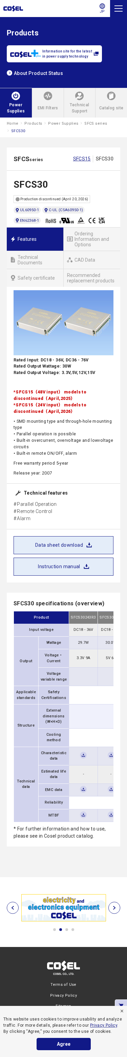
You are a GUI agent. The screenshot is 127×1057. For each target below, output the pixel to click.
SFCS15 (82, 158)
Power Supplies (63, 123)
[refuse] (122, 1011)
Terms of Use (63, 984)
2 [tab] (60, 929)
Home (12, 123)
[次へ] (114, 908)
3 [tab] (66, 929)
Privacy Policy (103, 1025)
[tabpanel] (63, 907)
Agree (63, 1044)
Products (33, 123)
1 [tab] (54, 929)
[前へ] (13, 908)
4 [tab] (72, 929)
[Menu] (118, 8)
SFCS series (95, 123)
